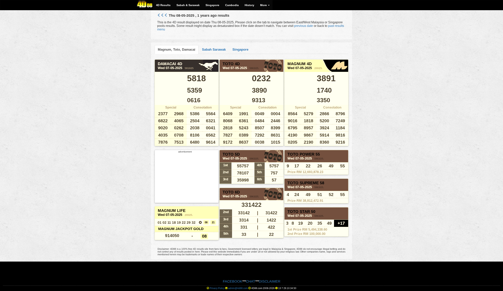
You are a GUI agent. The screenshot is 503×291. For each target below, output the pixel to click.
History (249, 5)
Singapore (212, 5)
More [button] (264, 5)
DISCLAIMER (269, 281)
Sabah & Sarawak (188, 5)
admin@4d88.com (238, 288)
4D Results (163, 5)
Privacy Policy (217, 288)
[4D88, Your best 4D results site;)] (145, 4)
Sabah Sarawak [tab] (214, 49)
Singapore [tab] (240, 49)
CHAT (250, 281)
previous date (303, 25)
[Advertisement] (185, 177)
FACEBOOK (232, 281)
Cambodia (232, 5)
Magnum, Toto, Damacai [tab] (176, 49)
